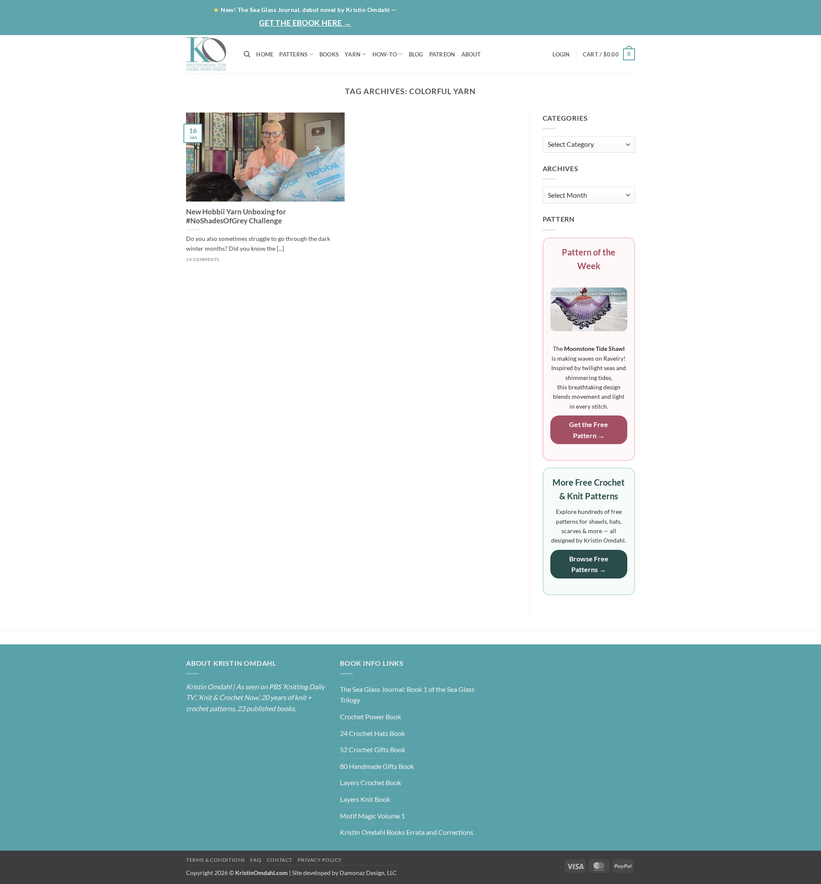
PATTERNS (293, 54)
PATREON (442, 54)
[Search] (247, 54)
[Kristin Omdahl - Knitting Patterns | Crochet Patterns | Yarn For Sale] (208, 54)
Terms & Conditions (215, 860)
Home (469, 9)
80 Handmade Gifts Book (377, 766)
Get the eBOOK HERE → (305, 22)
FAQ (255, 860)
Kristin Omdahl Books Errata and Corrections (406, 832)
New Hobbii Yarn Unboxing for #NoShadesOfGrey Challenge (236, 216)
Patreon (570, 9)
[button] (601, 25)
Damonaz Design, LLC (368, 872)
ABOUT (471, 54)
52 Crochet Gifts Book (372, 749)
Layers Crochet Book (370, 782)
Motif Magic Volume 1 (372, 816)
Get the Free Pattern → (588, 429)
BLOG (536, 9)
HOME (264, 54)
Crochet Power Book (370, 716)
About (500, 9)
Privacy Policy (320, 860)
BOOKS (329, 54)
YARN (352, 54)
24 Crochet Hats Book (372, 733)
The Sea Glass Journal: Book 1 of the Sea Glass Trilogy (407, 694)
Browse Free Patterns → (588, 564)
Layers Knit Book (365, 799)
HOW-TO (384, 54)
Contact (613, 9)
